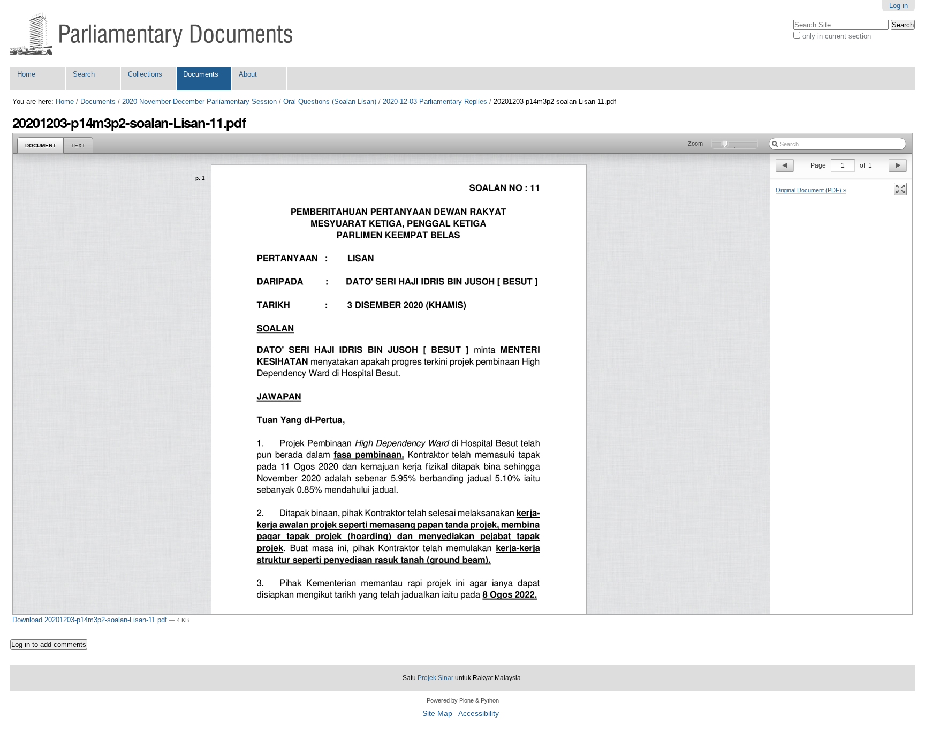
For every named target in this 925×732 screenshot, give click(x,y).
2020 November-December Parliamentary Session (199, 101)
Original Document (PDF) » (811, 190)
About (248, 74)
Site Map (437, 714)
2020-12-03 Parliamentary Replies (435, 101)
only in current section (836, 36)
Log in (898, 6)
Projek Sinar (435, 678)
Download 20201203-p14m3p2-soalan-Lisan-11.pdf (90, 620)
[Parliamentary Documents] (151, 33)
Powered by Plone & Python (463, 700)
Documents (200, 74)
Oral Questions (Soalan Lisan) (329, 101)
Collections (145, 74)
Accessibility (478, 714)
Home (26, 74)
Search (84, 74)
